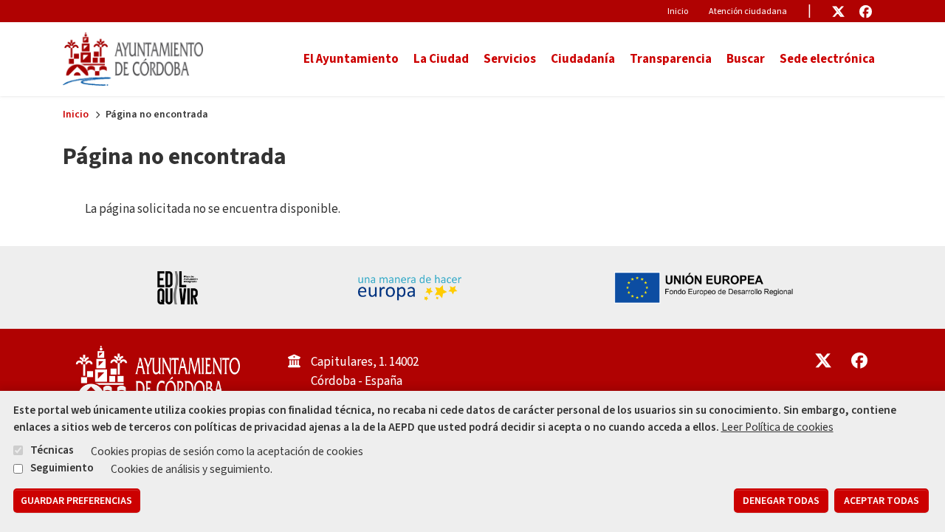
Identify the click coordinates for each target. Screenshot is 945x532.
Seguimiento (62, 468)
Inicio (677, 11)
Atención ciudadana (748, 11)
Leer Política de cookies (777, 427)
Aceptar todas (881, 501)
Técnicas (52, 450)
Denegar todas (781, 501)
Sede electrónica (827, 59)
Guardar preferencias (76, 501)
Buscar (745, 59)
